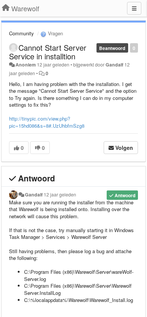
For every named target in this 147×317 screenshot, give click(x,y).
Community (21, 33)
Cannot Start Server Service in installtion (47, 52)
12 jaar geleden (60, 194)
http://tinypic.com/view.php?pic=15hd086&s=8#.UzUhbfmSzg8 (47, 122)
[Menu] (134, 8)
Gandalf (114, 64)
